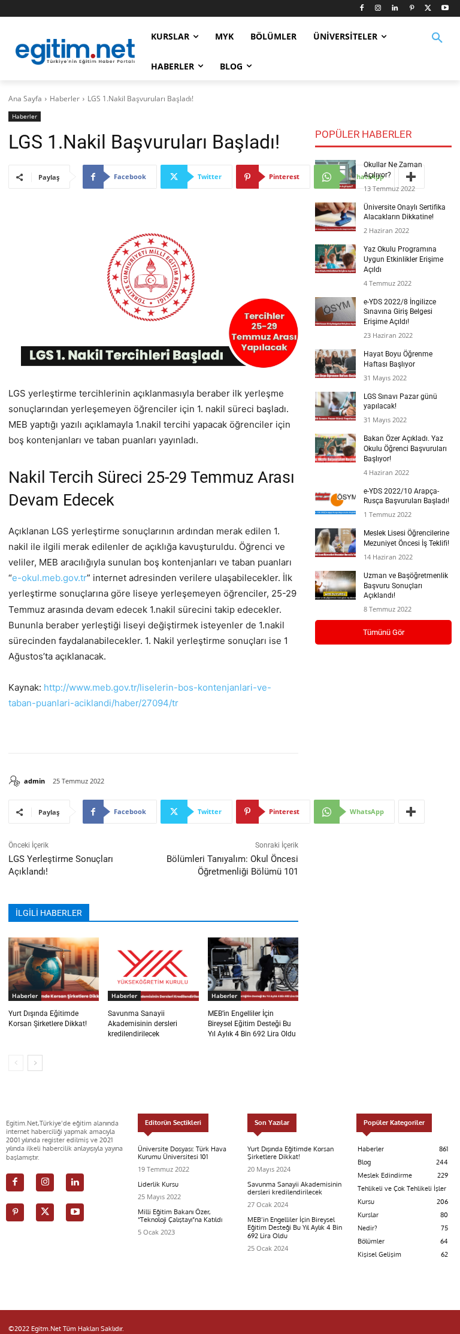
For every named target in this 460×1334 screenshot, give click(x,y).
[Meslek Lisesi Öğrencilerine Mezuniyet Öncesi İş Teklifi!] (335, 542)
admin (34, 780)
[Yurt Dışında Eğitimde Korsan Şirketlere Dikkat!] (53, 969)
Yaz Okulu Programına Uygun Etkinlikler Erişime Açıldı (403, 259)
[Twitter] (428, 9)
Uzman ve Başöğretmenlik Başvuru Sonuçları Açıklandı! (406, 585)
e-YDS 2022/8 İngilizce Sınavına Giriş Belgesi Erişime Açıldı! (400, 312)
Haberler (65, 98)
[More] (411, 812)
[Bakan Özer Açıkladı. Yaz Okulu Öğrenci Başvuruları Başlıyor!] (335, 448)
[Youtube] (445, 9)
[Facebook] (361, 9)
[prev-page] (15, 1063)
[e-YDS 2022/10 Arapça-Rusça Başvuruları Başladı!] (335, 500)
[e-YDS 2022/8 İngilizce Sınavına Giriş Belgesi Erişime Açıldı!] (335, 311)
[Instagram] (378, 9)
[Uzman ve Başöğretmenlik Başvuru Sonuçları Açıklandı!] (335, 585)
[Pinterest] (412, 9)
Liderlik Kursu (158, 1184)
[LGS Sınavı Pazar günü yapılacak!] (335, 406)
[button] (437, 45)
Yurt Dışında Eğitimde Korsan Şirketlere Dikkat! (290, 1153)
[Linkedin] (395, 9)
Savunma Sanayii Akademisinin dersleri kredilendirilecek (142, 1023)
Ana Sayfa (25, 98)
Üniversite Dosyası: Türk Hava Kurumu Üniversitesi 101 (182, 1153)
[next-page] (35, 1063)
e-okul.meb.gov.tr (49, 577)
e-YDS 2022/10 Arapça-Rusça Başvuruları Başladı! (406, 496)
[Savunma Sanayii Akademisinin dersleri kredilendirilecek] (153, 969)
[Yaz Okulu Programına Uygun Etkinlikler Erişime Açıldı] (335, 258)
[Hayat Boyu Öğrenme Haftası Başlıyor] (335, 363)
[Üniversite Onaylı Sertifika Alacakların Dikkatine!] (335, 216)
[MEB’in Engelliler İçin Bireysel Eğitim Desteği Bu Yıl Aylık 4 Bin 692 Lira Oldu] (253, 969)
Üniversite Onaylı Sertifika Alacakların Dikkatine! (405, 212)
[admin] (16, 781)
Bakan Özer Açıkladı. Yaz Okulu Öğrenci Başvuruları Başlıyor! (405, 448)
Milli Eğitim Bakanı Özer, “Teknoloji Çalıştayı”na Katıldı (180, 1216)
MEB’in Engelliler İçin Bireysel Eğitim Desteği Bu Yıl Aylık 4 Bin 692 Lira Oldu (252, 1023)
